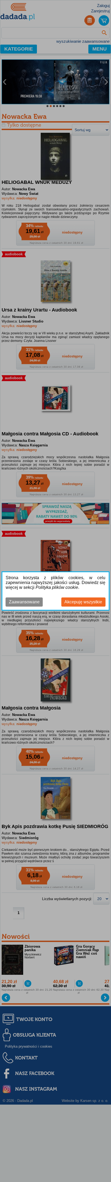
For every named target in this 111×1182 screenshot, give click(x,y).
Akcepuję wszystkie (83, 602)
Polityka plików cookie (57, 587)
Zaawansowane (24, 602)
